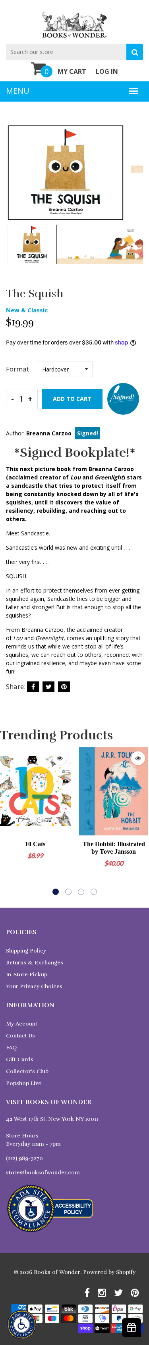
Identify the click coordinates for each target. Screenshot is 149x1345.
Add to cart (72, 398)
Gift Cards (19, 1059)
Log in (107, 71)
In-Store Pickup (26, 974)
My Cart (72, 71)
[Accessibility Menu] (22, 1325)
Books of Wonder (57, 1272)
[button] (55, 892)
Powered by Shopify (109, 1272)
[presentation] (14, 178)
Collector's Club (27, 1071)
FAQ (11, 1047)
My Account (21, 1023)
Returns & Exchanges (34, 962)
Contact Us (20, 1035)
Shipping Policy (26, 950)
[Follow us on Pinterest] (64, 686)
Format (17, 368)
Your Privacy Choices (34, 986)
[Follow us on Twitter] (48, 686)
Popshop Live (23, 1083)
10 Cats (35, 844)
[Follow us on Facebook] (33, 686)
